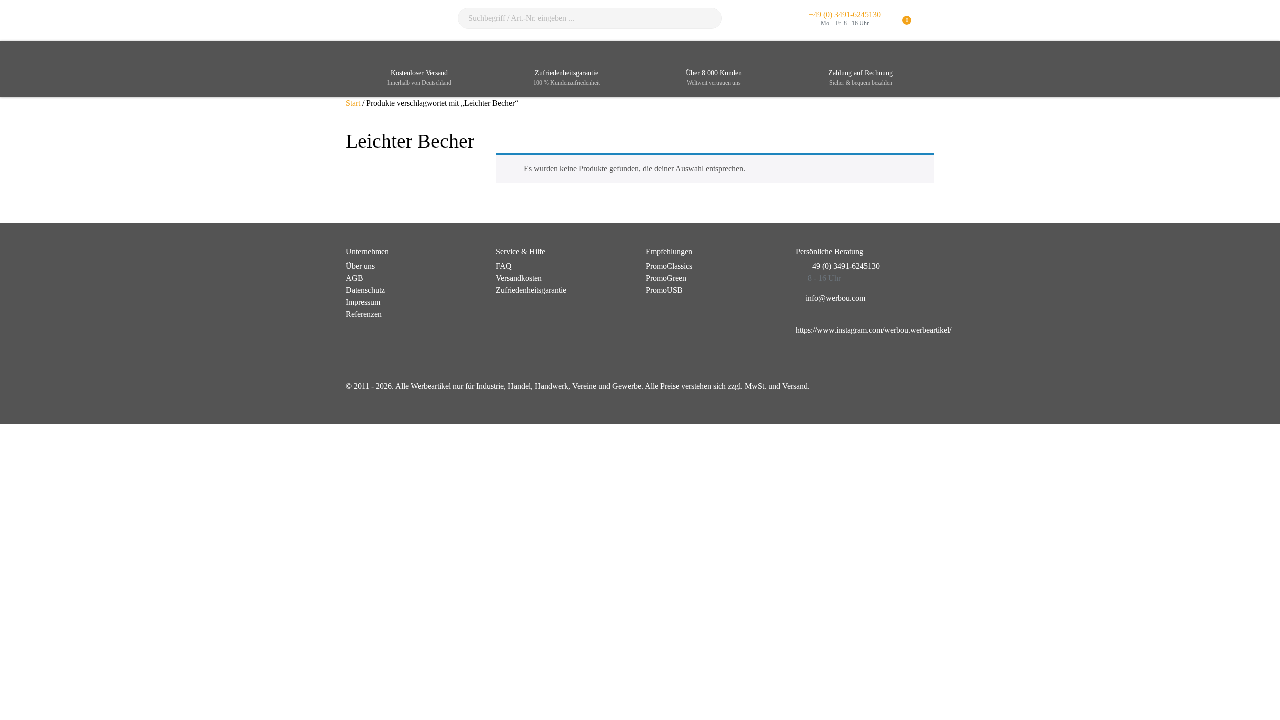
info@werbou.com (836, 298)
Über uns (360, 266)
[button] (928, 20)
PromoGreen (666, 278)
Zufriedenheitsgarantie (531, 290)
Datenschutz (365, 290)
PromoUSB (664, 290)
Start (353, 103)
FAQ (504, 266)
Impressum (363, 302)
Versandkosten (519, 278)
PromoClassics (669, 266)
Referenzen (364, 314)
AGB (355, 278)
